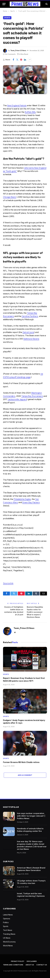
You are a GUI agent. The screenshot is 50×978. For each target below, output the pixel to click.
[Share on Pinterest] (21, 60)
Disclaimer (32, 961)
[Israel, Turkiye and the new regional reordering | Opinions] (9, 896)
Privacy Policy (17, 961)
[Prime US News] (25, 4)
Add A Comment (25, 775)
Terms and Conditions (13, 965)
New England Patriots (16, 105)
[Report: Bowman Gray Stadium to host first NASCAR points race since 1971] (25, 659)
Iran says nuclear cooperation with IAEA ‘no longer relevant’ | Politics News (31, 816)
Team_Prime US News (18, 50)
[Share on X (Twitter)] (17, 60)
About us (30, 965)
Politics (6, 922)
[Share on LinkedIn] (25, 60)
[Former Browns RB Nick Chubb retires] (25, 743)
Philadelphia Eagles (22, 499)
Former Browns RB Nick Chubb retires (21, 762)
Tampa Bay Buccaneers (32, 396)
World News (8, 946)
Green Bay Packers (31, 502)
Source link (8, 583)
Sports (7, 18)
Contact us (41, 965)
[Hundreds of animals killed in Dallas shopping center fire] (9, 831)
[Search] (46, 4)
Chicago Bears (9, 197)
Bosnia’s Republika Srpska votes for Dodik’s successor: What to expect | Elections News (35, 612)
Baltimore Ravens (31, 339)
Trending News (9, 934)
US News (6, 938)
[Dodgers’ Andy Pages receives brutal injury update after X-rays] (25, 701)
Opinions (6, 919)
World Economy (9, 942)
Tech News (7, 930)
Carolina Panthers (30, 316)
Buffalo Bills (30, 112)
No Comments (10, 54)
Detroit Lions (28, 332)
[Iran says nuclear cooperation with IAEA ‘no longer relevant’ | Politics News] (9, 816)
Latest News (8, 915)
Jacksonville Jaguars (17, 399)
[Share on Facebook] (13, 60)
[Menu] (4, 4)
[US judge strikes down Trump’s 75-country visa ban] (9, 883)
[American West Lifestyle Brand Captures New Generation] (9, 870)
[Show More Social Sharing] (30, 60)
